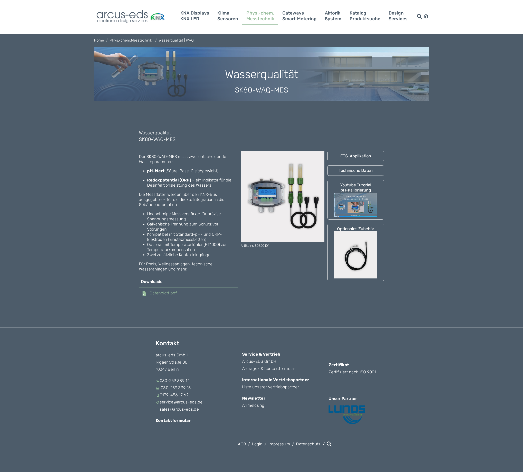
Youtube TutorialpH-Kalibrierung (355, 187)
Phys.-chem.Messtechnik (260, 15)
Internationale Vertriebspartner (275, 379)
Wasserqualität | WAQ (176, 40)
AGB (242, 444)
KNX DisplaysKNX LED (194, 15)
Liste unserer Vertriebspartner (270, 386)
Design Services (398, 15)
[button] (426, 16)
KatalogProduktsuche (365, 15)
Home (99, 40)
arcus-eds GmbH (172, 355)
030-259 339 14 (175, 380)
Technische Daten (356, 170)
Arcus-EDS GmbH (259, 361)
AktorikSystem (333, 15)
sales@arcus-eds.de (179, 409)
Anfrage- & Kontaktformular (268, 368)
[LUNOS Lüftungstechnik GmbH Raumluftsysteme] (347, 414)
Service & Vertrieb (261, 354)
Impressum (279, 444)
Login (257, 444)
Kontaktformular (173, 420)
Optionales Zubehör (355, 228)
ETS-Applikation (355, 155)
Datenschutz (308, 444)
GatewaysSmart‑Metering (299, 15)
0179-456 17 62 (174, 394)
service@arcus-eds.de (181, 402)
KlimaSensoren (227, 15)
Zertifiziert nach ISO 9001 (352, 371)
